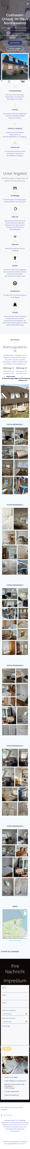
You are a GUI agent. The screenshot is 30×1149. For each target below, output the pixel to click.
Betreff (4, 1003)
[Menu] (27, 3)
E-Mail (4, 995)
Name (4, 987)
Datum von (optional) (9, 1010)
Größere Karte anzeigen (15, 940)
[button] (8, 436)
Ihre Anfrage (6, 1026)
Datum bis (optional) (8, 1018)
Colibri (23, 1144)
